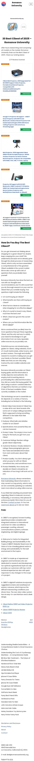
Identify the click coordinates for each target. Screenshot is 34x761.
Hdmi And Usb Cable (8, 708)
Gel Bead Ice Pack (7, 699)
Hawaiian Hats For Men (9, 702)
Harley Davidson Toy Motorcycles (13, 711)
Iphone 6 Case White (9, 676)
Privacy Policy (6, 726)
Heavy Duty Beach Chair (10, 667)
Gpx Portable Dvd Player (10, 673)
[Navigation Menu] (31, 4)
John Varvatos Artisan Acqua (12, 705)
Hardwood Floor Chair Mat (11, 664)
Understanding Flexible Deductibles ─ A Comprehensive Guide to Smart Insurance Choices (16, 646)
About (3, 730)
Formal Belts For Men (8, 689)
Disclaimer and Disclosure (10, 723)
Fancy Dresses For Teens (10, 680)
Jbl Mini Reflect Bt (7, 670)
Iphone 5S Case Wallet (9, 683)
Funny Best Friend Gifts (9, 695)
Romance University (8, 479)
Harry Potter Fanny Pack (10, 715)
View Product (26, 94)
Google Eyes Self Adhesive (11, 686)
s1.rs (11, 759)
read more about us (8, 505)
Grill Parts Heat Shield (9, 692)
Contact (4, 733)
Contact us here (14, 502)
